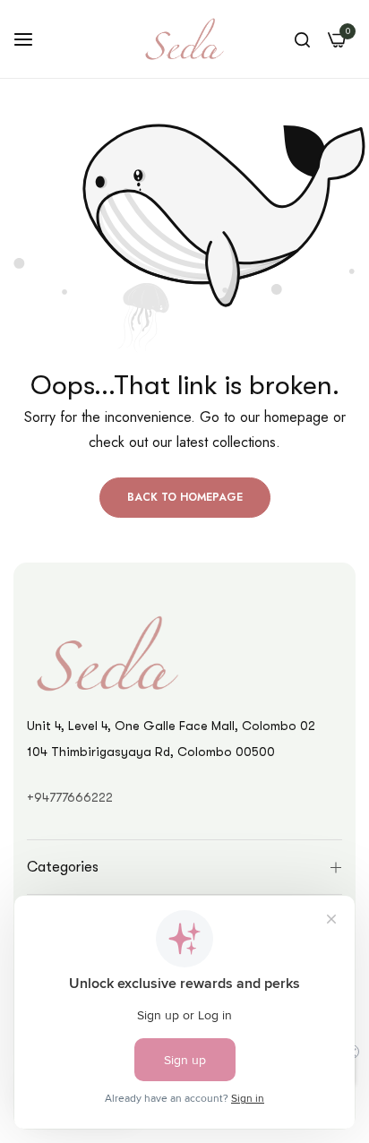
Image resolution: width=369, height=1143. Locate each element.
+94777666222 (70, 797)
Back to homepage (185, 497)
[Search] (302, 39)
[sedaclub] (184, 38)
